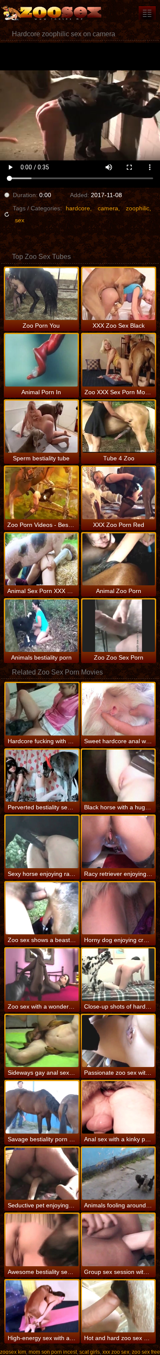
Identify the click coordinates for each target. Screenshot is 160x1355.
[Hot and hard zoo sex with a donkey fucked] (118, 1306)
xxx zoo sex (115, 1352)
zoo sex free (146, 1352)
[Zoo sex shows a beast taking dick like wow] (42, 908)
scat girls (89, 1352)
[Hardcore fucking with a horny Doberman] (42, 709)
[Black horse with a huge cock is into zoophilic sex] (118, 776)
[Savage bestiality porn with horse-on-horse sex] (42, 1107)
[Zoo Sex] (51, 13)
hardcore (78, 208)
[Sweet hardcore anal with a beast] (118, 709)
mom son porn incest (53, 1352)
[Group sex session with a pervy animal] (118, 1240)
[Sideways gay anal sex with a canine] (42, 1041)
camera (108, 208)
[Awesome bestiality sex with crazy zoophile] (42, 1240)
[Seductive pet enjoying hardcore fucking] (42, 1174)
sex (19, 220)
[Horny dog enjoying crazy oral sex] (118, 908)
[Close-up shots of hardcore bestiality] (118, 974)
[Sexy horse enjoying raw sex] (42, 842)
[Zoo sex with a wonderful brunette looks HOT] (42, 974)
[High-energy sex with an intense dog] (42, 1306)
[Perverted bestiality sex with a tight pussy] (42, 776)
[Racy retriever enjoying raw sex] (118, 842)
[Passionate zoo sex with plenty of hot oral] (118, 1041)
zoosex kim (13, 1352)
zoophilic (137, 208)
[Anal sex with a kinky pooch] (118, 1107)
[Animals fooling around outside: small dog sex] (118, 1174)
